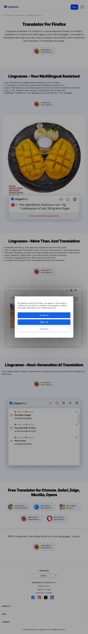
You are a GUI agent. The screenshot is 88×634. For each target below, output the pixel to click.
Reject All (44, 322)
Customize (44, 329)
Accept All (44, 315)
